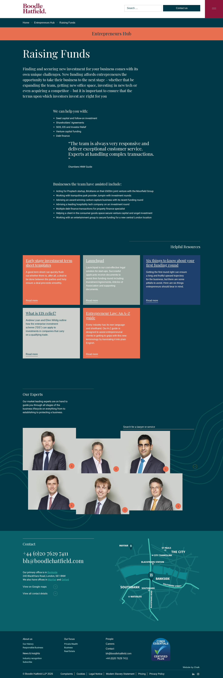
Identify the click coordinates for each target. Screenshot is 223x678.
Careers (110, 644)
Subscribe (27, 662)
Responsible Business (33, 647)
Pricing (142, 673)
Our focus (69, 639)
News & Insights (31, 653)
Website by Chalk (191, 667)
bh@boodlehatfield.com (53, 560)
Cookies (81, 673)
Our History (28, 644)
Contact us (182, 8)
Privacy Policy (156, 673)
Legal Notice (95, 673)
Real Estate (69, 651)
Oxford (65, 579)
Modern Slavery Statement (120, 673)
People (109, 639)
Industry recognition (32, 658)
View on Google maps (35, 586)
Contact (110, 648)
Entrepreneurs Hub (44, 22)
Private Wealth (71, 644)
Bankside (52, 572)
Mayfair (52, 579)
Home (26, 22)
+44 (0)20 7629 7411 (45, 553)
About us (27, 639)
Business (68, 647)
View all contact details (35, 593)
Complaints (67, 673)
